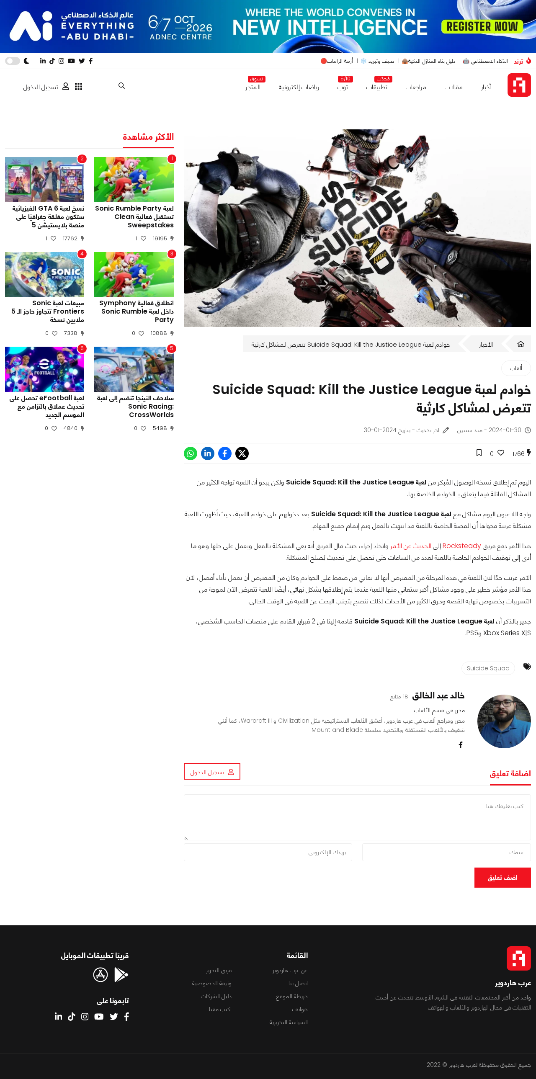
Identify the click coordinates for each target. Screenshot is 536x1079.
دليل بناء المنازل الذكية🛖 (429, 61)
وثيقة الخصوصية (212, 983)
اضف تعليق (503, 877)
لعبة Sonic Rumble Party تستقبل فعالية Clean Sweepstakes (134, 216)
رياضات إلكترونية (299, 86)
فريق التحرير (219, 970)
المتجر (252, 85)
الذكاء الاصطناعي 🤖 (485, 61)
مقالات (454, 86)
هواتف (300, 1009)
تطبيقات (376, 85)
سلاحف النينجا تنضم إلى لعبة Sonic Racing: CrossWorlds (135, 406)
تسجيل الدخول (40, 86)
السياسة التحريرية (289, 1022)
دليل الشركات (216, 996)
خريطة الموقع (292, 996)
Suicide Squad (488, 668)
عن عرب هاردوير (290, 970)
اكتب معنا (220, 1009)
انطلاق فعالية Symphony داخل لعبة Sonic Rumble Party (136, 311)
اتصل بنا (298, 983)
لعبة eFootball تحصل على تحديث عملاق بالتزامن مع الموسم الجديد (47, 406)
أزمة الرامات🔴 (336, 61)
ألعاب (516, 368)
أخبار (486, 86)
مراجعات (416, 86)
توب (343, 85)
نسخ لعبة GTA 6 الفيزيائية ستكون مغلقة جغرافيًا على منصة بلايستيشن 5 (48, 216)
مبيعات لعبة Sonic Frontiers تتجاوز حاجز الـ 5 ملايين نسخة (47, 311)
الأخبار (486, 344)
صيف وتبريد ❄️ (377, 61)
